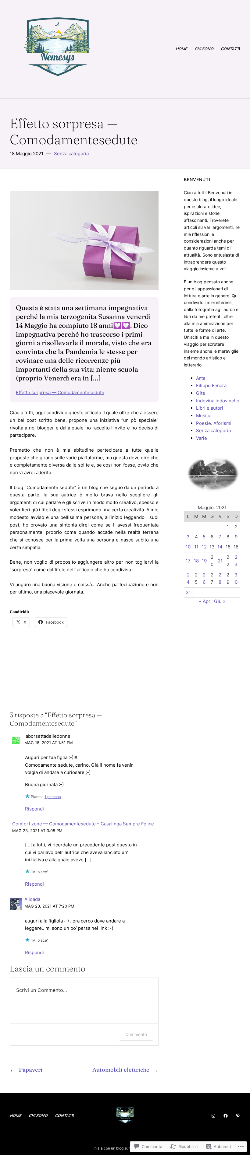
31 (188, 592)
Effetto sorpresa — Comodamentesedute (60, 392)
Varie (201, 438)
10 (188, 547)
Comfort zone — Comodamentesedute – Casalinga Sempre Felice (83, 824)
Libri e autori (209, 408)
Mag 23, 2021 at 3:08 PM (37, 830)
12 (204, 547)
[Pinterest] (237, 1115)
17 (188, 561)
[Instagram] (213, 1115)
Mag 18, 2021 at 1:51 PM (48, 742)
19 (204, 561)
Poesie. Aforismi (213, 423)
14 (220, 547)
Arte (200, 378)
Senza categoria (71, 153)
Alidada (32, 899)
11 (196, 547)
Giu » (219, 601)
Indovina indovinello (217, 401)
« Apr (204, 601)
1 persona (53, 796)
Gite (200, 393)
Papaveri (30, 1069)
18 (196, 561)
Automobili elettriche (120, 1069)
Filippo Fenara (211, 385)
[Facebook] (225, 1115)
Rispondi (34, 809)
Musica (203, 415)
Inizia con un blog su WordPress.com (124, 1148)
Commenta (136, 1034)
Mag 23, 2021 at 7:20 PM (49, 906)
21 (220, 561)
